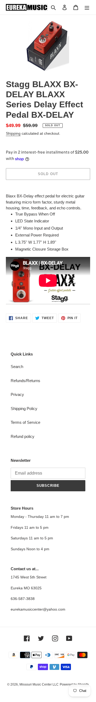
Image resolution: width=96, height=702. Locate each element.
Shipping (13, 133)
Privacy (17, 394)
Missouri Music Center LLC (39, 684)
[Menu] (87, 7)
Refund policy (22, 436)
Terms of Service (25, 422)
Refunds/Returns (25, 380)
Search (17, 366)
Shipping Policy (24, 408)
